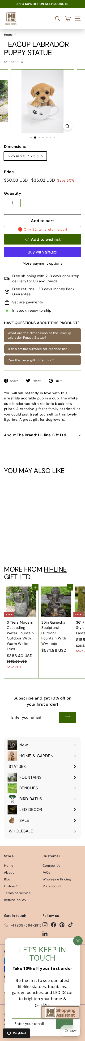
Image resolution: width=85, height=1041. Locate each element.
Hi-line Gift (13, 886)
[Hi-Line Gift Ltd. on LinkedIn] (44, 933)
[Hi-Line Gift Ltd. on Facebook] (53, 924)
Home (8, 35)
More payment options (43, 263)
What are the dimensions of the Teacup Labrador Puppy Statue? (39, 335)
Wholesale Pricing (56, 879)
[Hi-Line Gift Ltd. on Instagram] (44, 924)
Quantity (12, 193)
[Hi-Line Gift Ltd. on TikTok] (70, 924)
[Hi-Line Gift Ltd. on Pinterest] (62, 924)
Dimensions (15, 146)
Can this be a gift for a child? (31, 360)
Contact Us (51, 865)
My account (52, 886)
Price (9, 171)
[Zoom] (67, 126)
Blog (7, 879)
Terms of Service (17, 893)
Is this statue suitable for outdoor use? (38, 349)
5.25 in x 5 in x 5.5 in (25, 156)
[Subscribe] (67, 717)
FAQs (46, 872)
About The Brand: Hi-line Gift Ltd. (35, 435)
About (9, 872)
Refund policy (15, 900)
